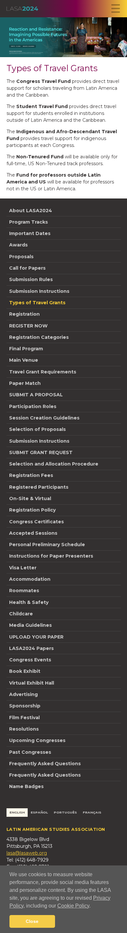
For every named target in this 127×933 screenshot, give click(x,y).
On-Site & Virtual (30, 498)
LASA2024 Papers (31, 648)
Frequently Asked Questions (45, 764)
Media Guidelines (30, 625)
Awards (18, 245)
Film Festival (24, 717)
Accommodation (29, 579)
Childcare (21, 614)
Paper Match (25, 383)
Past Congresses (30, 752)
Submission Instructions (39, 291)
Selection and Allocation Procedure (53, 464)
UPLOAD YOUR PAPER (36, 637)
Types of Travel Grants (37, 303)
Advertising (23, 694)
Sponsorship (24, 706)
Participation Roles (32, 406)
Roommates (24, 590)
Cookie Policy (73, 906)
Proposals (21, 257)
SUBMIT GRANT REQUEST (41, 452)
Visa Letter (22, 568)
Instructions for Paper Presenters (51, 556)
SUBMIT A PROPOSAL (36, 395)
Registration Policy (32, 510)
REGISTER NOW (28, 326)
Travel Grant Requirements (42, 372)
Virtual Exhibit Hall (31, 683)
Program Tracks (28, 222)
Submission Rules (31, 279)
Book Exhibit (24, 671)
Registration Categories (39, 337)
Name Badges (26, 786)
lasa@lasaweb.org (27, 853)
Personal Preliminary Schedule (47, 544)
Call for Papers (27, 268)
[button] (93, 906)
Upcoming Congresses (37, 740)
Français (92, 812)
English (17, 812)
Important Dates (29, 233)
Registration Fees (31, 475)
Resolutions (24, 729)
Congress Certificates (36, 522)
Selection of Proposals (37, 429)
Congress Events (30, 660)
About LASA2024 (30, 210)
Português (65, 812)
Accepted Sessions (33, 533)
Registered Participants (38, 487)
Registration (24, 314)
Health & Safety (29, 602)
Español (39, 812)
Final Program (26, 349)
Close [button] (32, 921)
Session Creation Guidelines (44, 418)
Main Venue (23, 360)
